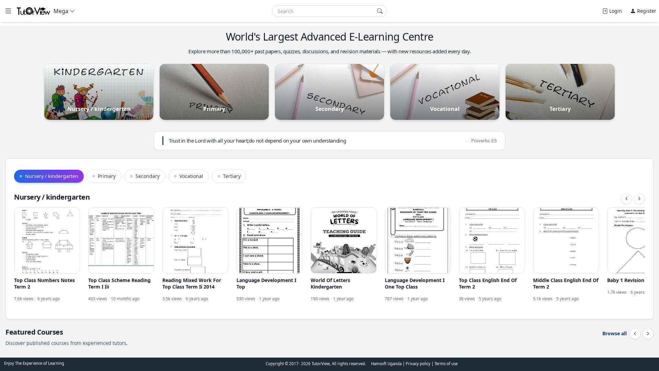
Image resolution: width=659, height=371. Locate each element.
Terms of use (446, 363)
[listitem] (47, 254)
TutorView (321, 363)
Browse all (614, 333)
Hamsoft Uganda (386, 363)
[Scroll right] (639, 198)
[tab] (49, 176)
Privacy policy (418, 363)
